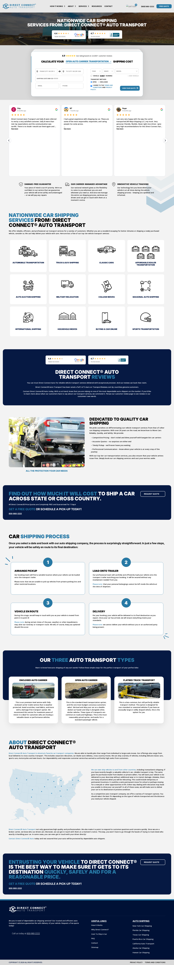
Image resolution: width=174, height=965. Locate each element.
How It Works (56, 6)
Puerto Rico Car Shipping (143, 939)
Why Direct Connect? (100, 929)
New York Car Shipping (142, 926)
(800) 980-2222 (147, 6)
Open (94, 82)
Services (83, 6)
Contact (108, 6)
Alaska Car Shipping (141, 948)
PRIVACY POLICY (136, 962)
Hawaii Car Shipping (141, 952)
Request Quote (151, 494)
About (71, 6)
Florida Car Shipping (141, 930)
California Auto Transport (143, 943)
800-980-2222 (15, 513)
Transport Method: (99, 79)
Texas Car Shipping (141, 935)
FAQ (93, 938)
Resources (97, 6)
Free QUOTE (164, 6)
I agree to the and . (102, 87)
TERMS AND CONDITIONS (155, 962)
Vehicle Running (102, 76)
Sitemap (94, 947)
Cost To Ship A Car (99, 934)
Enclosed (104, 82)
